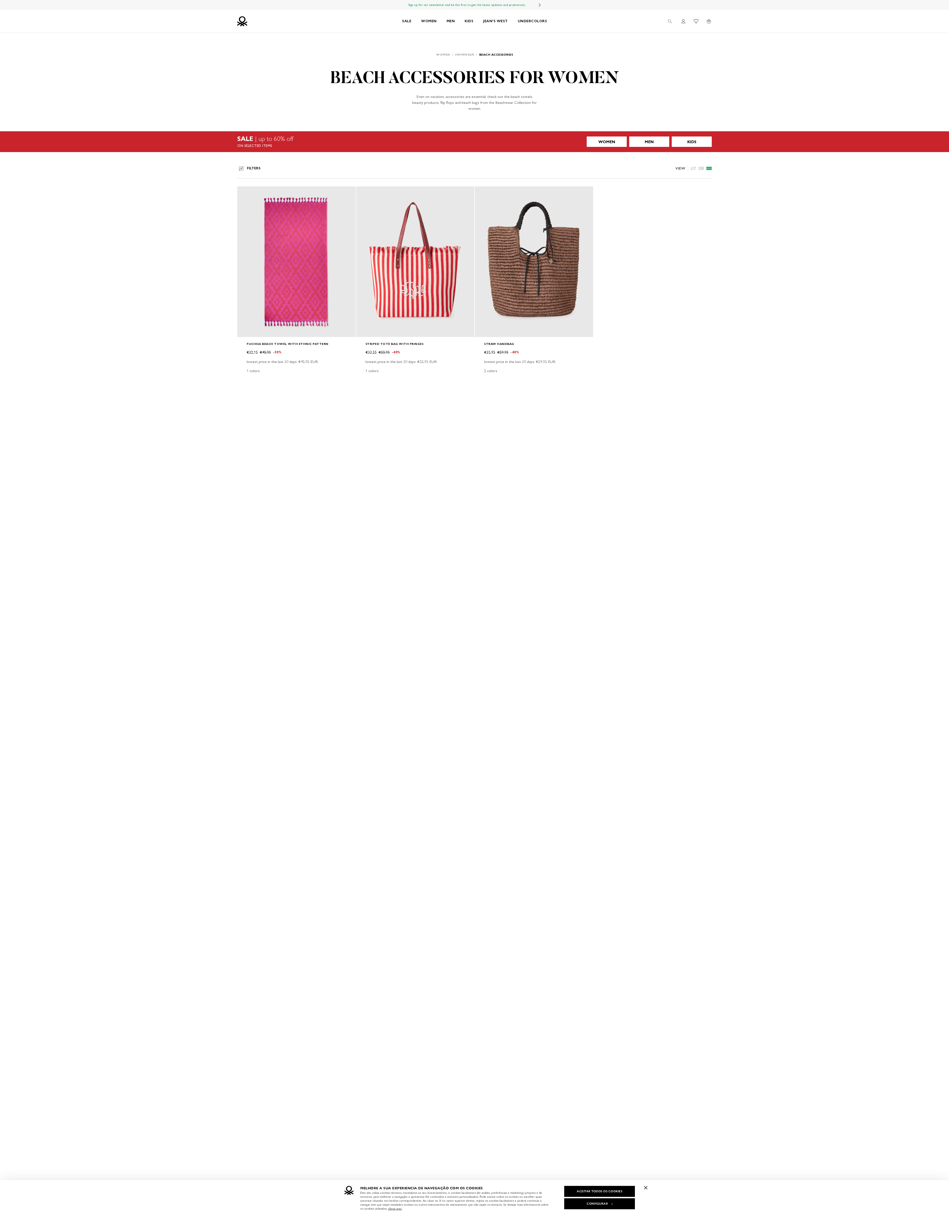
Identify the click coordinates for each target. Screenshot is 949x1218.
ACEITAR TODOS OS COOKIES (599, 1191)
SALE (406, 21)
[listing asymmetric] (693, 168)
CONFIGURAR (597, 1203)
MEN (451, 21)
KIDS (469, 21)
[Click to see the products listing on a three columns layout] (709, 168)
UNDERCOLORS (532, 21)
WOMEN (429, 21)
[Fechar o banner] (645, 1187)
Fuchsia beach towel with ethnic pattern (287, 344)
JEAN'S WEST (495, 21)
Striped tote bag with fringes (395, 344)
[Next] (540, 5)
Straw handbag (499, 344)
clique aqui (395, 1208)
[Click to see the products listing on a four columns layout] (701, 168)
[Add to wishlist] (245, 193)
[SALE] (474, 141)
